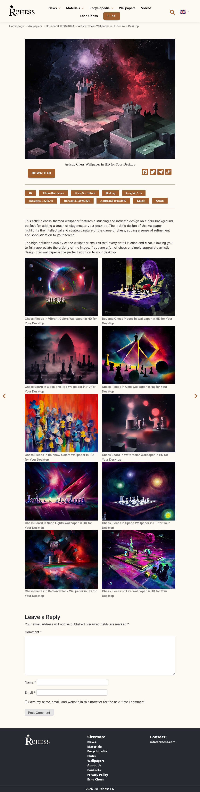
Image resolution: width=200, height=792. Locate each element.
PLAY (111, 16)
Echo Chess (89, 16)
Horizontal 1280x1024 (77, 200)
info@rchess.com (162, 742)
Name (30, 682)
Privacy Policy (97, 775)
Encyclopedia (99, 8)
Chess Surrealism (85, 193)
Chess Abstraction (53, 193)
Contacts (94, 770)
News (52, 8)
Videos (146, 8)
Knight (141, 200)
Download (41, 173)
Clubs (91, 756)
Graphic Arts (134, 193)
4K (30, 193)
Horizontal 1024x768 (41, 200)
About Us (94, 765)
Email (30, 692)
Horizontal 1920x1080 (113, 200)
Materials (73, 8)
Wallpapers (127, 8)
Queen (160, 200)
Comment (33, 632)
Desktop (110, 193)
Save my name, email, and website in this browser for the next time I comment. (86, 702)
